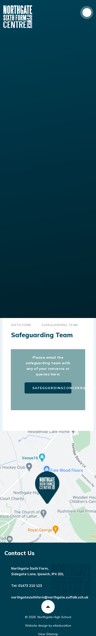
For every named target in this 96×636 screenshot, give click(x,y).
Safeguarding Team (60, 325)
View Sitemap (48, 634)
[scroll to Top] (48, 606)
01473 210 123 (30, 585)
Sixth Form (21, 325)
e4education (62, 625)
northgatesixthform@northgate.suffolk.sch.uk (49, 597)
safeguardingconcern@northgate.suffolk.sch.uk (52, 388)
